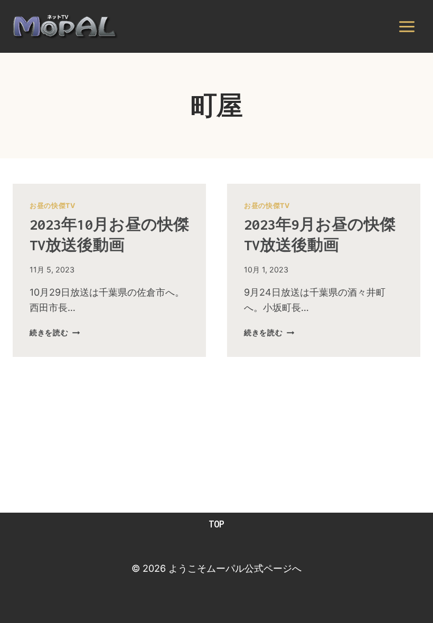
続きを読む (55, 332)
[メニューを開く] (406, 26)
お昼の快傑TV (52, 206)
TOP (216, 524)
